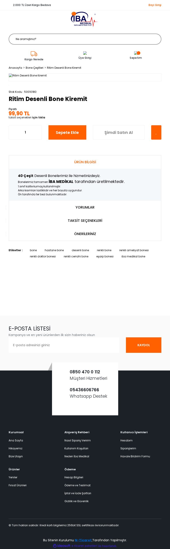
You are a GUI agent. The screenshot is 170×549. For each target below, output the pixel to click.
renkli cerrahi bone (76, 256)
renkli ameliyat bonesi (134, 250)
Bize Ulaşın (16, 456)
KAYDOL (143, 345)
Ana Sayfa (16, 440)
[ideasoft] (62, 546)
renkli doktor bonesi (43, 256)
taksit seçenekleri (27, 117)
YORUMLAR (85, 207)
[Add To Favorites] (156, 132)
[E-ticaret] (84, 546)
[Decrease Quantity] (12, 132)
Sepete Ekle (67, 132)
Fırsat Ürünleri (18, 485)
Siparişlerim (128, 448)
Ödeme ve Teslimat (77, 485)
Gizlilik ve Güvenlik (76, 501)
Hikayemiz (15, 448)
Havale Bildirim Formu (135, 456)
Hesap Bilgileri (73, 477)
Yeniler (13, 477)
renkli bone (104, 250)
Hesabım (126, 440)
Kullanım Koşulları (76, 448)
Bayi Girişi (155, 5)
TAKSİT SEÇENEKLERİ (85, 220)
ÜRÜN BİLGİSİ (85, 162)
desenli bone (80, 250)
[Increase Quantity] (38, 132)
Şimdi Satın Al (118, 132)
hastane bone (54, 250)
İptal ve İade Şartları (77, 493)
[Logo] (85, 19)
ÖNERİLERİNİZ (85, 233)
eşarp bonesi (105, 256)
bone (33, 250)
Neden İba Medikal (76, 456)
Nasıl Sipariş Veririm (77, 440)
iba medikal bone (133, 256)
